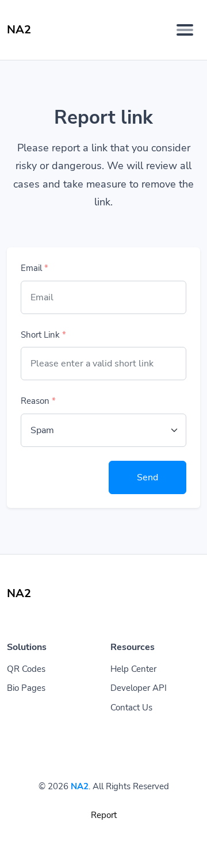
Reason (38, 401)
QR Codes (26, 669)
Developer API (138, 688)
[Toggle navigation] (185, 30)
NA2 (80, 786)
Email (34, 268)
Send (147, 477)
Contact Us (131, 707)
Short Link (43, 335)
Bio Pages (26, 688)
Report (104, 815)
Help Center (133, 669)
